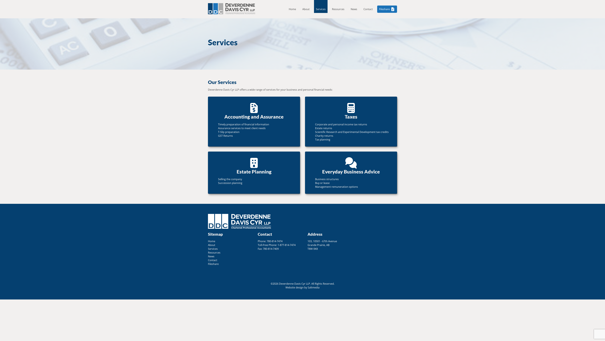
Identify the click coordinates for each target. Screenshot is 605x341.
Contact (368, 9)
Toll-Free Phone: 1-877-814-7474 (277, 245)
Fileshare (384, 9)
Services (321, 9)
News (354, 9)
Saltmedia (314, 287)
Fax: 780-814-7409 (268, 249)
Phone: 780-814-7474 (270, 241)
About (306, 9)
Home (292, 9)
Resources (338, 9)
